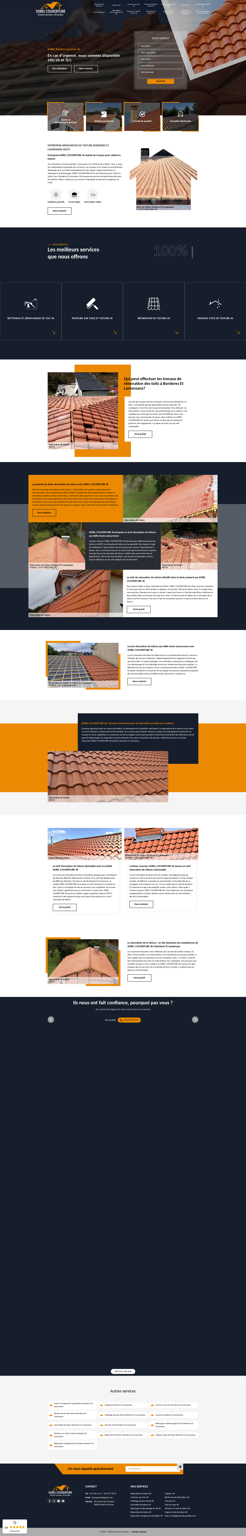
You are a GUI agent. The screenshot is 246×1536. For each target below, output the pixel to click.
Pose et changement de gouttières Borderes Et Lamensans (73, 1405)
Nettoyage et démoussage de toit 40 (116, 12)
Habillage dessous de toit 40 (168, 5)
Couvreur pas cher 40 (133, 5)
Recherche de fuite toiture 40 (151, 5)
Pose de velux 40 (99, 12)
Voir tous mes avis (123, 1371)
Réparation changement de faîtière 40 (185, 12)
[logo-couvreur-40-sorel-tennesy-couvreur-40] (51, 9)
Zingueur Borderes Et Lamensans (118, 1405)
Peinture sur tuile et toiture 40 (133, 12)
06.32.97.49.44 (131, 1020)
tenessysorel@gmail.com (102, 1498)
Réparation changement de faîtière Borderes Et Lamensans (74, 1445)
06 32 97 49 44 (110, 1494)
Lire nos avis (15, 1531)
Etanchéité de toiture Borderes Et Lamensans (73, 1425)
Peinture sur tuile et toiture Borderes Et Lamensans (70, 1435)
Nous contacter (86, 69)
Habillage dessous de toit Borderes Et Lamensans (125, 1415)
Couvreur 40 (185, 5)
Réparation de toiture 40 (151, 12)
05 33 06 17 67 (96, 1494)
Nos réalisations (59, 69)
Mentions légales (139, 1532)
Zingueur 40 (116, 5)
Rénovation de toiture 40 (99, 5)
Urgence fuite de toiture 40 (168, 12)
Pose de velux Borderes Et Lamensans (120, 1425)
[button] (51, 1019)
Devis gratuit (140, 434)
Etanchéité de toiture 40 (203, 5)
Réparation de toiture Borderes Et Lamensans (124, 1435)
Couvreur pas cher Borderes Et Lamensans (173, 1405)
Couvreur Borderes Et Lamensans (169, 1415)
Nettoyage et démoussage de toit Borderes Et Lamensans (174, 1425)
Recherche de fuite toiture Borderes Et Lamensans (70, 1415)
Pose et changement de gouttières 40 (203, 12)
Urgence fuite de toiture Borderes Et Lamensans (175, 1435)
